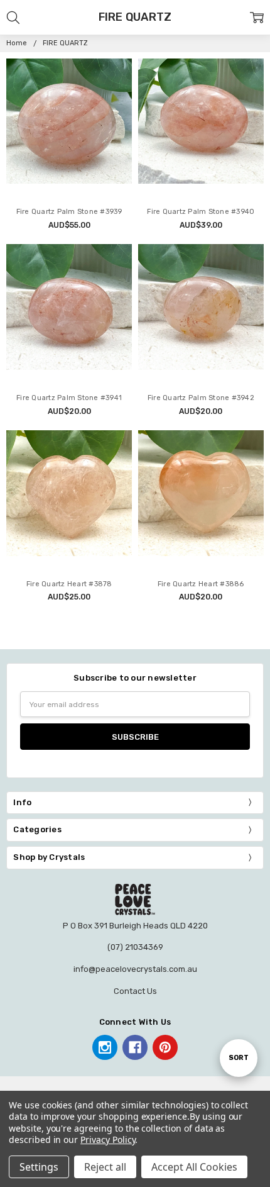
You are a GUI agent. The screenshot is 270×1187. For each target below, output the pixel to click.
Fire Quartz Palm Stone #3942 (201, 398)
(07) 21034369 (135, 947)
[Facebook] (135, 1047)
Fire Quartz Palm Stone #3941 (69, 398)
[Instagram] (104, 1047)
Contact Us (135, 991)
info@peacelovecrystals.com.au (135, 969)
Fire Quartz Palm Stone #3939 (69, 212)
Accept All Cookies (194, 1167)
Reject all (105, 1167)
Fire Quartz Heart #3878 (69, 584)
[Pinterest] (165, 1047)
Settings (38, 1167)
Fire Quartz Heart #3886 (201, 584)
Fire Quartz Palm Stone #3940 (200, 212)
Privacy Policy (107, 1139)
